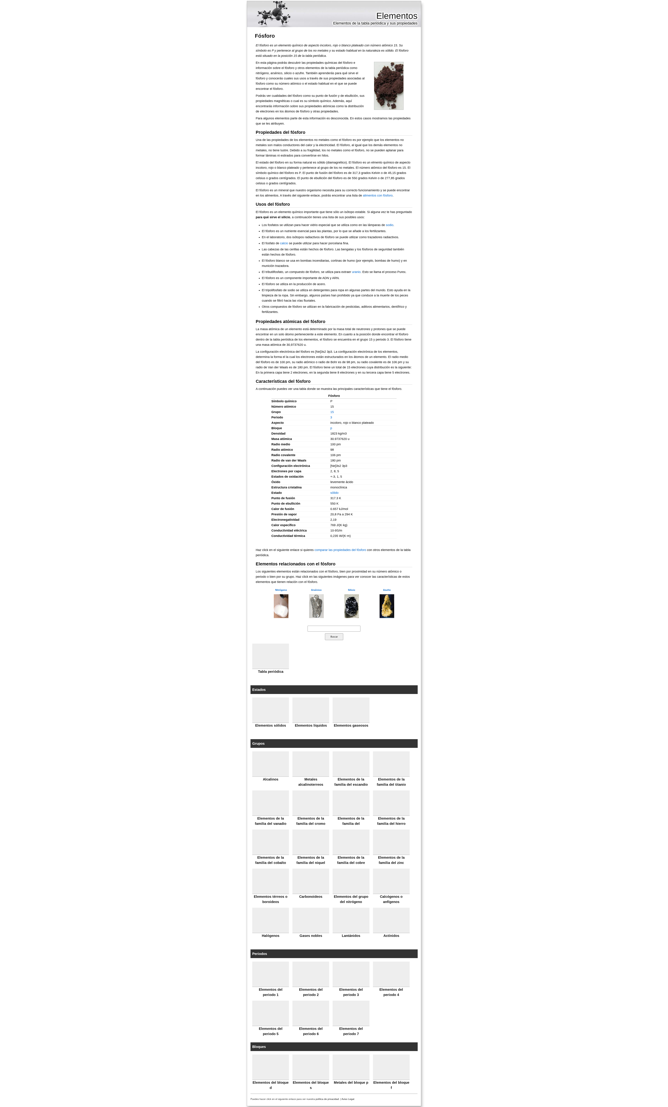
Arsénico (316, 590)
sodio (389, 225)
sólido (334, 493)
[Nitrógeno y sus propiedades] (281, 617)
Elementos (397, 16)
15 (332, 412)
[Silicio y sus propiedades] (351, 617)
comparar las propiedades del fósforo (340, 550)
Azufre (387, 590)
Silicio (351, 590)
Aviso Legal (347, 1099)
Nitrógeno (281, 590)
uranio (356, 272)
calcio (284, 243)
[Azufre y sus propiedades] (387, 617)
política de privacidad (327, 1099)
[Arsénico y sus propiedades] (316, 617)
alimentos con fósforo (378, 195)
